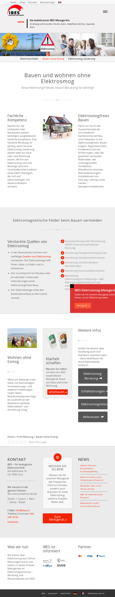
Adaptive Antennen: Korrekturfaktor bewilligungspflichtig (89, 468)
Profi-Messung (25, 436)
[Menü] (105, 11)
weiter (21, 21)
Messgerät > (83, 305)
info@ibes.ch (22, 510)
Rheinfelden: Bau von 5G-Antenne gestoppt (91, 487)
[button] (72, 286)
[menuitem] (13, 2)
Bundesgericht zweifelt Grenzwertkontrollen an (90, 504)
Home (10, 436)
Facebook (12, 522)
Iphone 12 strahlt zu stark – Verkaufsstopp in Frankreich (91, 478)
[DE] (76, 593)
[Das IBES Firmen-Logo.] (15, 11)
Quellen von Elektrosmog (36, 256)
